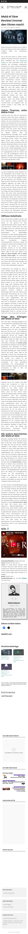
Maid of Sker (18, 682)
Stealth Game (9, 684)
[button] (4, 164)
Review (7, 682)
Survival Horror (19, 684)
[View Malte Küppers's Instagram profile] (15, 599)
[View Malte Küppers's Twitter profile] (12, 599)
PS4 (22, 682)
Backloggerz (7, 904)
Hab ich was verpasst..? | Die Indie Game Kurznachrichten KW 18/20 (6, 673)
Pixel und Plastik (8, 907)
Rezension (3, 684)
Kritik (14, 682)
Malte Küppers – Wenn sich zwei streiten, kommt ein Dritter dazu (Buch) (13, 922)
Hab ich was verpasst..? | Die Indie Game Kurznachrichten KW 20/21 (18, 659)
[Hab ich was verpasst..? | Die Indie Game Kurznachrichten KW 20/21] (18, 652)
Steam (24, 578)
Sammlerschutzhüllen (10, 918)
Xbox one (8, 685)
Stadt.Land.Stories (9, 893)
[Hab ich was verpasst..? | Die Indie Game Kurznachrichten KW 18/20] (6, 667)
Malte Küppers (16, 27)
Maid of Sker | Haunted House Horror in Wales (5, 657)
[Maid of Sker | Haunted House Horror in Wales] (6, 652)
